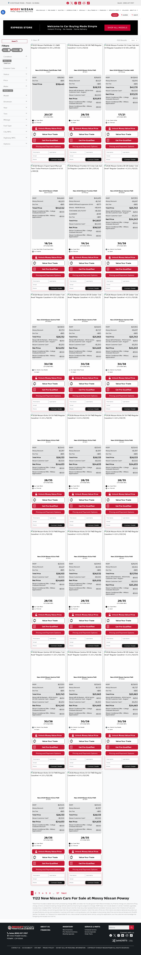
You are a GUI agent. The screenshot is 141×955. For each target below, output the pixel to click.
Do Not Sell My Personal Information (71, 948)
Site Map (37, 948)
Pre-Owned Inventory (70, 932)
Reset (14, 41)
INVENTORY (68, 927)
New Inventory (68, 930)
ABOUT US (45, 927)
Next (64, 893)
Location (125, 15)
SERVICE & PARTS (92, 927)
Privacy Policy (48, 948)
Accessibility (27, 948)
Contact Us (16, 948)
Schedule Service (90, 930)
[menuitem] (15, 61)
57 (58, 893)
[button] (3, 12)
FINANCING (45, 930)
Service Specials (90, 932)
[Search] (131, 927)
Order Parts (89, 934)
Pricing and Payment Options (48, 146)
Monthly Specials (68, 934)
